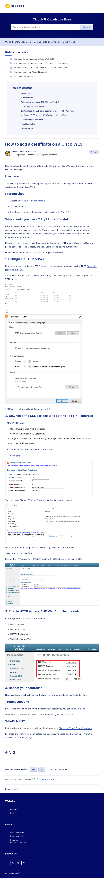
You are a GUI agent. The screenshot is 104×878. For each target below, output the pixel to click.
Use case (25, 93)
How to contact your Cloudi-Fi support (30, 72)
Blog (12, 813)
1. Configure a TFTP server (33, 106)
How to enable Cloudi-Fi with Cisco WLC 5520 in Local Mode (40, 68)
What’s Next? (27, 128)
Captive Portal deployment (46, 42)
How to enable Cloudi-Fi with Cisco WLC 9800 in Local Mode (40, 63)
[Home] (15, 8)
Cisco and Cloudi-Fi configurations (75, 728)
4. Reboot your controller (32, 119)
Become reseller (17, 836)
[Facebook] (6, 752)
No (42, 769)
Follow (94, 152)
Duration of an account (23, 76)
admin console (38, 200)
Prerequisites (27, 97)
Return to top (11, 789)
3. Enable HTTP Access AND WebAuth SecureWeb (43, 115)
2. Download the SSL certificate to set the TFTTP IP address (47, 111)
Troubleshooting (28, 124)
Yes (33, 769)
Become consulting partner (18, 841)
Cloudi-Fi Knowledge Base (18, 42)
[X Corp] (10, 752)
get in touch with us (64, 714)
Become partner (17, 832)
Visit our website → (46, 779)
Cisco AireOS (69, 42)
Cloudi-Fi (14, 809)
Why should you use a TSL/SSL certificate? (40, 102)
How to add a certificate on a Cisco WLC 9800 (33, 59)
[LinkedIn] (14, 752)
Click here (15, 455)
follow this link (78, 708)
